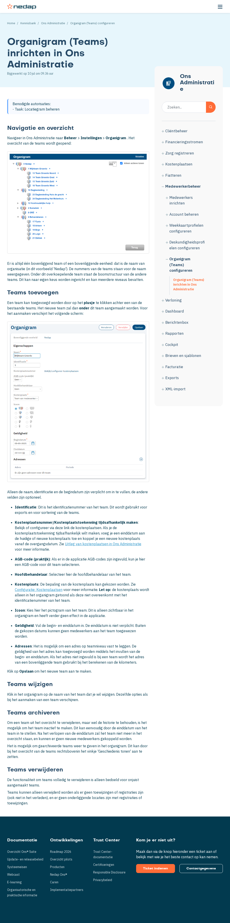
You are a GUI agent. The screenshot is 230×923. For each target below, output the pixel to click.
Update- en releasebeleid (25, 859)
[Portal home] (21, 6)
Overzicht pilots (61, 859)
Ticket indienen (155, 868)
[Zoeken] (211, 107)
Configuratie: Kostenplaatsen (38, 589)
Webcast (13, 875)
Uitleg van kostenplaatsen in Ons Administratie (103, 544)
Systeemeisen (17, 867)
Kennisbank (28, 23)
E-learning (14, 882)
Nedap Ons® (58, 875)
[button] (220, 6)
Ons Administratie (53, 23)
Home (11, 23)
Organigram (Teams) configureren (92, 23)
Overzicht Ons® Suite (21, 852)
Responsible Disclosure (109, 872)
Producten (57, 867)
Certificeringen (103, 865)
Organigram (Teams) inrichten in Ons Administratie (188, 284)
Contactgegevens (201, 868)
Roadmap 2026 (60, 852)
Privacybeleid (102, 880)
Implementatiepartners (66, 890)
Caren (54, 882)
